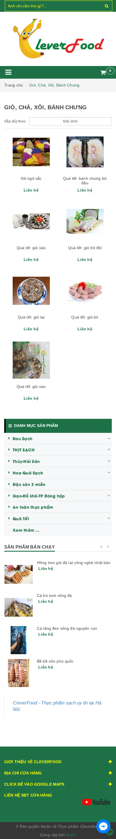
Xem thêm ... (26, 530)
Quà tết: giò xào (31, 247)
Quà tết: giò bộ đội (85, 247)
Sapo (71, 835)
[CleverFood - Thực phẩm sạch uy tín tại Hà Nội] (58, 39)
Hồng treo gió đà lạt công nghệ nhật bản (73, 562)
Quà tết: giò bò (84, 317)
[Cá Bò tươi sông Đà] (19, 607)
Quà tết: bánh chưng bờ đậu (85, 180)
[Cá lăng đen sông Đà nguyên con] (19, 640)
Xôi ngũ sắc (31, 178)
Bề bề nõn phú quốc (55, 661)
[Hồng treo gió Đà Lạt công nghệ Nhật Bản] (19, 574)
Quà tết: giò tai (31, 317)
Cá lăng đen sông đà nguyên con (67, 628)
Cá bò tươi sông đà (54, 595)
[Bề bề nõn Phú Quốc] (19, 673)
